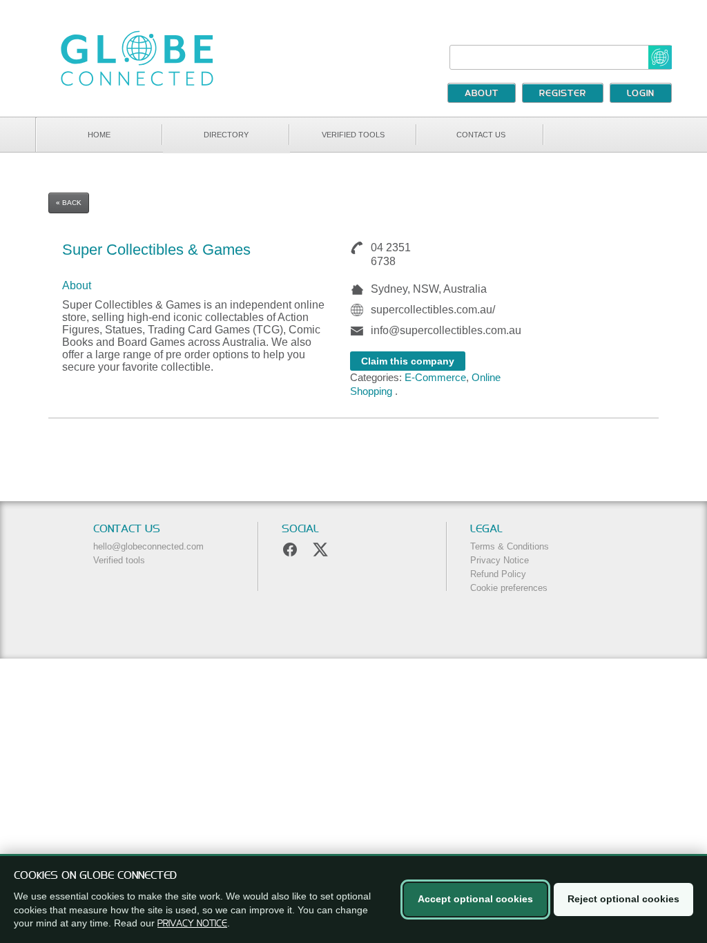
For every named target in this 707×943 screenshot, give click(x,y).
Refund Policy (498, 574)
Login (641, 94)
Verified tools (353, 134)
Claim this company (407, 361)
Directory (226, 134)
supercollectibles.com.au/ (433, 309)
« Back (68, 202)
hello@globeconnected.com (148, 546)
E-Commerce (435, 377)
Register (562, 94)
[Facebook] (290, 549)
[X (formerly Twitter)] (320, 549)
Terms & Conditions (509, 546)
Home (99, 134)
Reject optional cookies (623, 898)
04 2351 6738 (391, 254)
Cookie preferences (509, 588)
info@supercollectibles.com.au (446, 330)
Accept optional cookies (475, 898)
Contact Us (480, 134)
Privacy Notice (499, 560)
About (481, 94)
